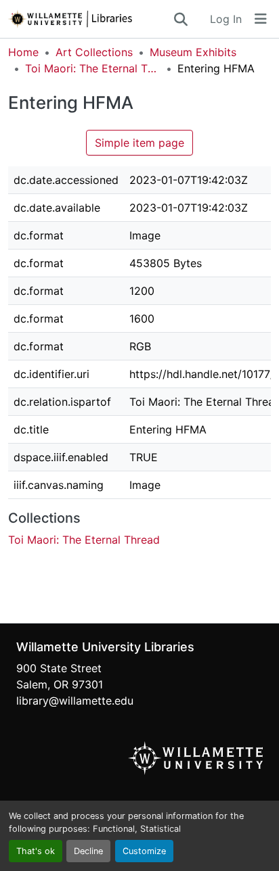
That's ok (35, 851)
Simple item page (139, 142)
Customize (144, 851)
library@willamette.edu (74, 700)
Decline (88, 851)
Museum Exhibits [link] (193, 52)
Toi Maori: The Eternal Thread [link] (92, 68)
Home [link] (23, 52)
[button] (90, 18)
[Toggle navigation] (261, 19)
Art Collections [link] (94, 52)
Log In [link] (226, 19)
